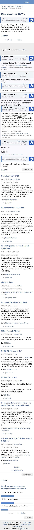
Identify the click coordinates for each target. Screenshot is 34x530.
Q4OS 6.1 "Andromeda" (11, 351)
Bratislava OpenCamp (12, 274)
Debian (7, 395)
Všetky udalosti (16, 470)
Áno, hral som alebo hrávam (12, 492)
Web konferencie (11, 238)
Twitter (19, 40)
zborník (16, 457)
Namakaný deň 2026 (10, 176)
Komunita (9, 203)
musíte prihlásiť (22, 50)
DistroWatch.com (11, 369)
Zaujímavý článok (11, 297)
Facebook (8, 40)
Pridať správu (28, 169)
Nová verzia (9, 326)
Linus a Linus (7, 282)
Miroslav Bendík (15, 179)
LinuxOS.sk (8, 2)
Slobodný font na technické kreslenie (12, 155)
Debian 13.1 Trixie (9, 377)
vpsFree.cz (23, 529)
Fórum (10, 6)
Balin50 (16, 409)
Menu (27, 2)
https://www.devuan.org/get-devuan (17, 323)
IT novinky (9, 433)
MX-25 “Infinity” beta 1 (10, 331)
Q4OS (27, 357)
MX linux (8, 343)
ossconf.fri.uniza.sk (11, 460)
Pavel (15, 354)
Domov (3, 6)
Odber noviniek (17, 527)
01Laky (25, 18)
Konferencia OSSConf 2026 (13, 208)
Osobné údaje (25, 524)
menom (16, 306)
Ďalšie (16, 467)
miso (26, 56)
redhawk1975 (18, 286)
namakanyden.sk (11, 200)
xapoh (26, 94)
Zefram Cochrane (22, 141)
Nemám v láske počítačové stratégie (15, 506)
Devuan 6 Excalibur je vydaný (14, 302)
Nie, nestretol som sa (10, 499)
